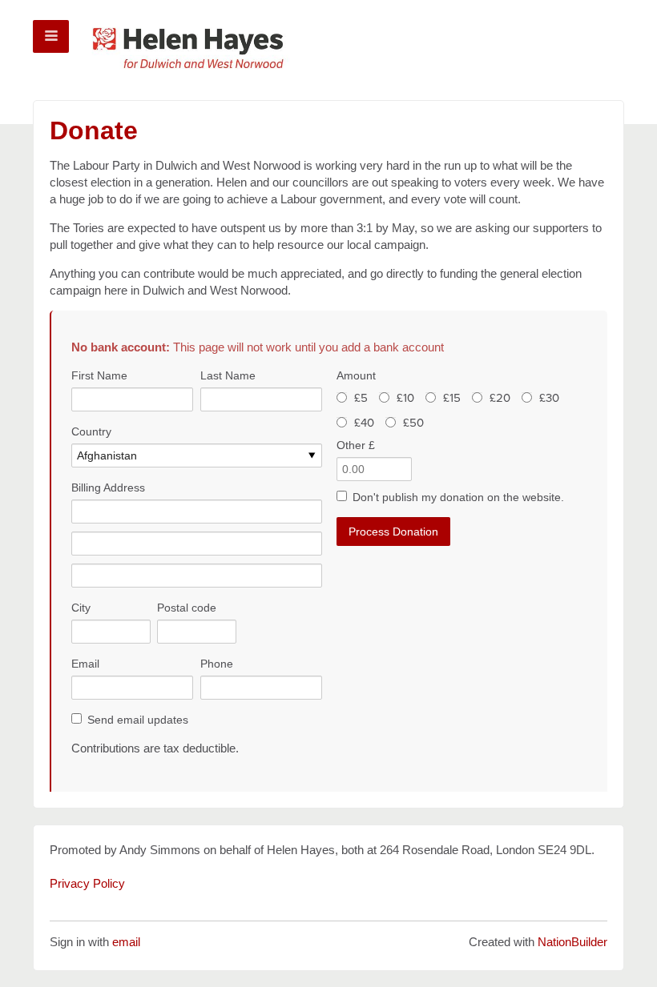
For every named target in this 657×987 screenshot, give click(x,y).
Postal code (186, 607)
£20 (500, 398)
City (81, 607)
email (126, 942)
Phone (216, 663)
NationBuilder (572, 942)
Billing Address (108, 487)
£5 (361, 398)
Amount (356, 375)
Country (91, 431)
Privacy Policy (87, 883)
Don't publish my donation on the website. (458, 497)
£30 (549, 398)
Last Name (228, 375)
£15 (452, 398)
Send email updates (137, 719)
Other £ (356, 445)
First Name (99, 375)
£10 (405, 398)
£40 (364, 422)
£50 (413, 422)
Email (85, 663)
